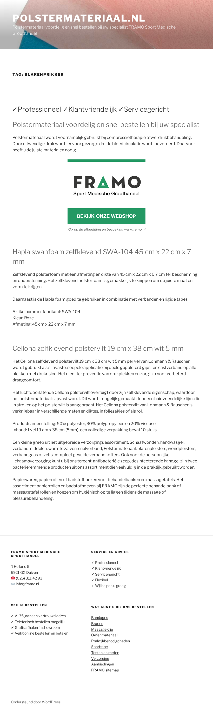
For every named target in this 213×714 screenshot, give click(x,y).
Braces (97, 623)
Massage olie (102, 629)
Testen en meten (105, 652)
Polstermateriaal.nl (79, 18)
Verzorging (100, 658)
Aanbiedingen (102, 664)
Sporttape (99, 646)
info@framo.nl (27, 584)
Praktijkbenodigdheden (110, 641)
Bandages (99, 617)
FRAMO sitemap (105, 670)
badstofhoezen (82, 479)
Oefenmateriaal (104, 635)
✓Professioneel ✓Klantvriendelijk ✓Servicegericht (90, 109)
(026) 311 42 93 (29, 578)
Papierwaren (24, 479)
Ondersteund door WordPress (36, 702)
